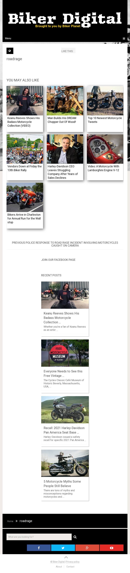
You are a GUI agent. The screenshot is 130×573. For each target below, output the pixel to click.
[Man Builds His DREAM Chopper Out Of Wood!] (65, 100)
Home (10, 521)
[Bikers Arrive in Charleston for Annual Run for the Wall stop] (24, 197)
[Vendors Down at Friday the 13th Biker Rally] (24, 149)
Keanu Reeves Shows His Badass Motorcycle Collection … (61, 317)
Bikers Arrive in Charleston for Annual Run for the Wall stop (24, 218)
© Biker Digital (57, 561)
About (59, 566)
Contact (70, 566)
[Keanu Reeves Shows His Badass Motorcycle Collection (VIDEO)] (24, 100)
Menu (8, 38)
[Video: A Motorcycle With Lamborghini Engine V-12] (105, 149)
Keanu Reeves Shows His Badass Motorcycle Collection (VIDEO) (23, 121)
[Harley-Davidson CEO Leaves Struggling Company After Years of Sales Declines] (65, 149)
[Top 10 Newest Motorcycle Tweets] (105, 100)
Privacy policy (72, 561)
